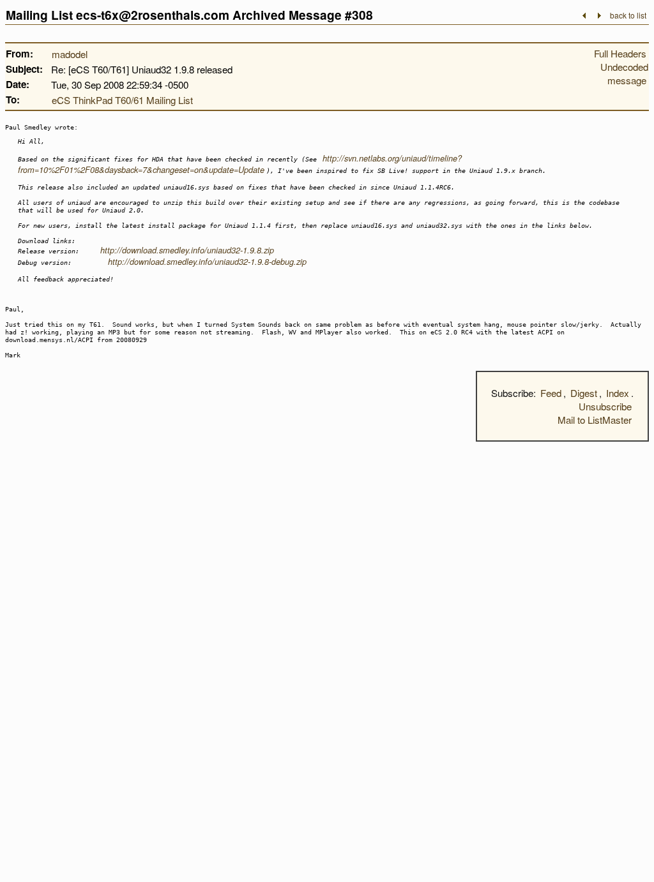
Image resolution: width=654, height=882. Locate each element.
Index (617, 393)
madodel (69, 54)
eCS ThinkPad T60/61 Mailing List (122, 100)
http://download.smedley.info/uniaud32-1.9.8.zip (187, 250)
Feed (550, 393)
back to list (628, 15)
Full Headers (620, 53)
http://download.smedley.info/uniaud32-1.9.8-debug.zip (207, 261)
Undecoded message (624, 73)
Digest (583, 393)
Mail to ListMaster (595, 419)
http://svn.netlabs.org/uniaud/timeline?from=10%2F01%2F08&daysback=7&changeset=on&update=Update (240, 164)
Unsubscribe (605, 406)
